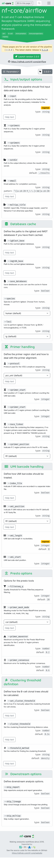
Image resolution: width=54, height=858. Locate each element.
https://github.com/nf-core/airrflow (28, 61)
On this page (24, 3)
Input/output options (25, 79)
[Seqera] (20, 847)
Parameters (12, 71)
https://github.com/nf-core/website (27, 853)
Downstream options (25, 774)
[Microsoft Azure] (29, 847)
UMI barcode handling (26, 466)
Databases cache (22, 224)
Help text (9, 117)
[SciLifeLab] (34, 847)
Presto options (20, 573)
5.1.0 (45, 50)
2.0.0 (46, 71)
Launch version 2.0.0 (28, 56)
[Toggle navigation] (48, 3)
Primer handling (22, 347)
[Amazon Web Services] (25, 847)
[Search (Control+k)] (39, 3)
